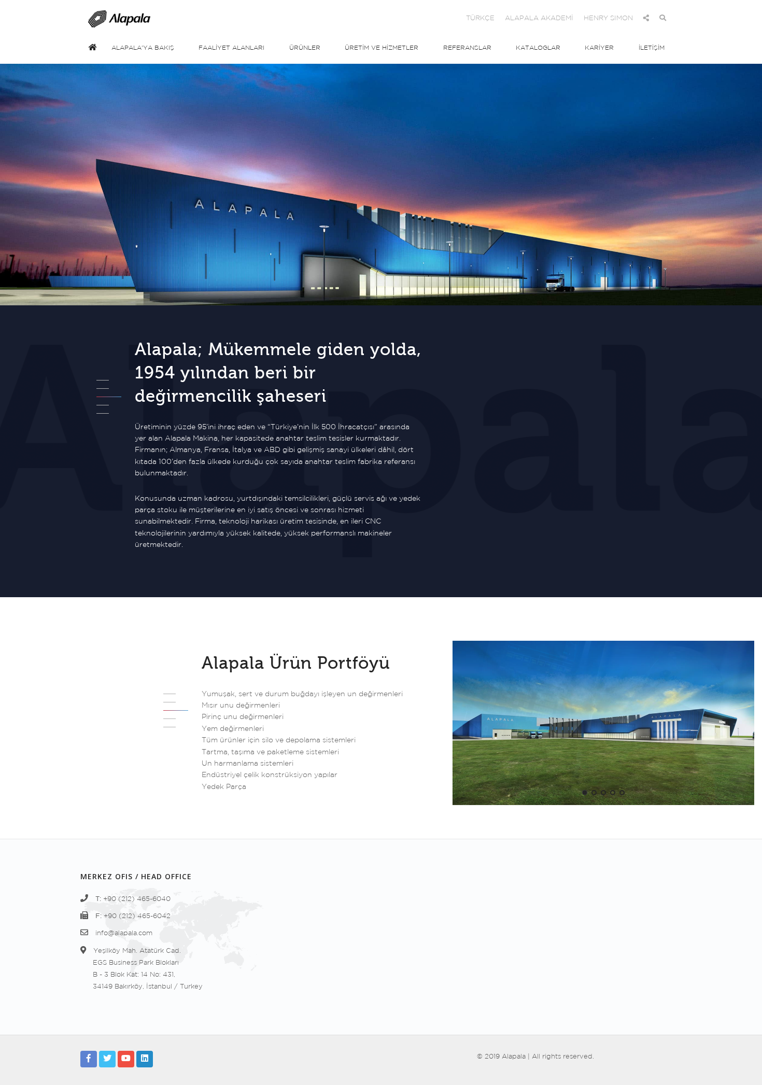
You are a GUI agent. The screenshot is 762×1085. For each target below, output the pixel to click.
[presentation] (462, 720)
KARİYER (599, 48)
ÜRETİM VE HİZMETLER (381, 48)
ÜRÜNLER (304, 48)
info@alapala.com (123, 933)
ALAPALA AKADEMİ (539, 18)
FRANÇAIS (395, 18)
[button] (584, 792)
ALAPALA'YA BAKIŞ (142, 48)
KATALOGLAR (538, 48)
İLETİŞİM (652, 48)
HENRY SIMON (608, 18)
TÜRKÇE (480, 18)
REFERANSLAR (467, 48)
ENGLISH (307, 18)
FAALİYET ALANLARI (231, 48)
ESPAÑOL (350, 18)
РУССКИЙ (440, 18)
